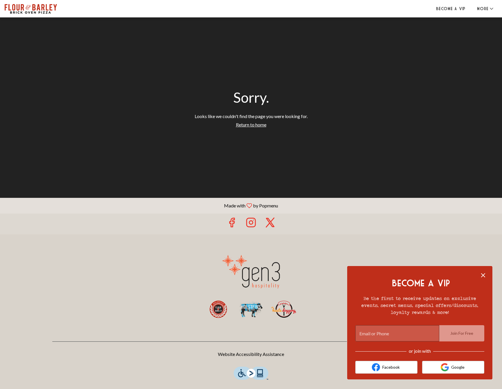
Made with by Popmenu (141, 205)
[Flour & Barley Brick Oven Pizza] (218, 309)
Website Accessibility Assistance (251, 354)
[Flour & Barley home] (31, 8)
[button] (485, 9)
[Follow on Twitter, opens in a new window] (270, 223)
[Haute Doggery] (283, 309)
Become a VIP (450, 8)
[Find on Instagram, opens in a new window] (251, 223)
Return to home (251, 124)
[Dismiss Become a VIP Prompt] (483, 275)
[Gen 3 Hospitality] (251, 271)
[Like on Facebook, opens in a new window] (232, 223)
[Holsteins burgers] (251, 309)
